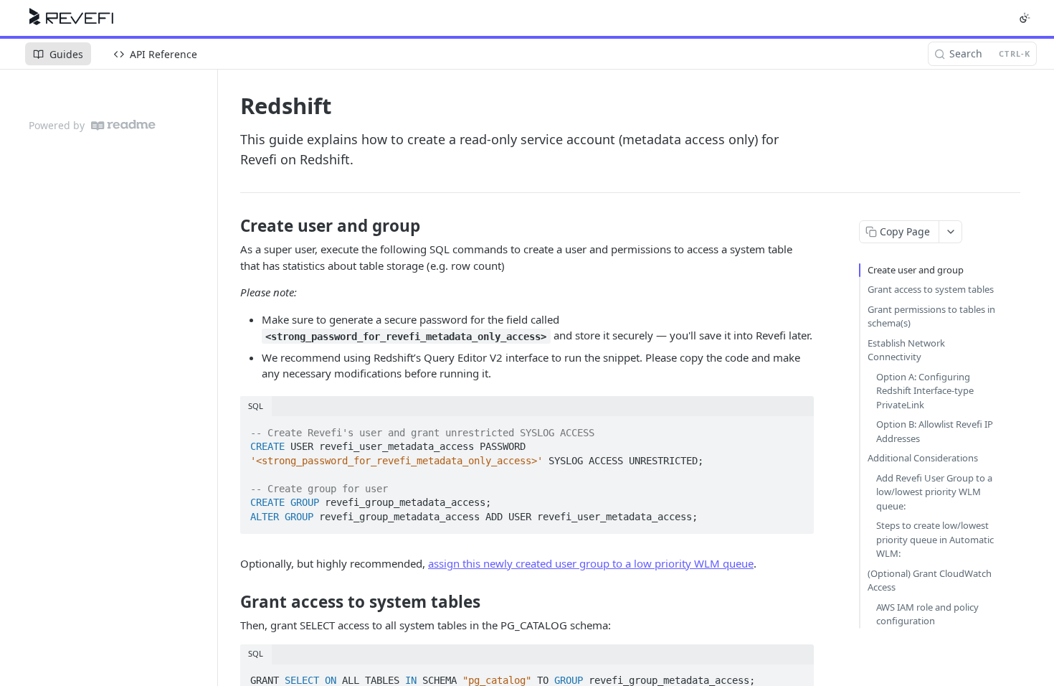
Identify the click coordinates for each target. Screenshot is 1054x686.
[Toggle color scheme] (1024, 17)
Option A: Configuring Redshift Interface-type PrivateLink (925, 390)
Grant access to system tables (931, 289)
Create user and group (916, 269)
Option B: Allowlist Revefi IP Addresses (934, 431)
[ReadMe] (123, 125)
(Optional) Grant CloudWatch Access (930, 580)
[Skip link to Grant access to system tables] (230, 601)
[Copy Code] (796, 428)
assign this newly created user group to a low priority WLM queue (591, 563)
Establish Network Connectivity (906, 350)
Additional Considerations (923, 457)
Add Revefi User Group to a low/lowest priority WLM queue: (934, 491)
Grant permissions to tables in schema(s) (931, 316)
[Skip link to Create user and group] (230, 226)
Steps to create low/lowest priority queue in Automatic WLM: (935, 539)
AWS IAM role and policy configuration (927, 614)
